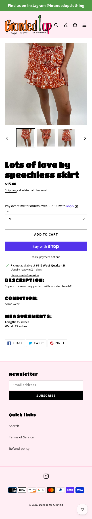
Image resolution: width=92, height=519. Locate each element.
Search (14, 426)
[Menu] (84, 24)
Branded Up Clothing (50, 504)
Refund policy (19, 448)
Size (7, 211)
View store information (25, 275)
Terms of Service (21, 437)
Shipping (11, 190)
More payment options (46, 257)
